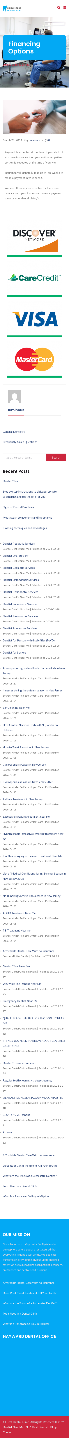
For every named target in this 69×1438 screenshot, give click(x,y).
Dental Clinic (11, 481)
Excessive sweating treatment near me (26, 816)
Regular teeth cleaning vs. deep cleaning (27, 1080)
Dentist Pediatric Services (19, 543)
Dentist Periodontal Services (20, 591)
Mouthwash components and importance (27, 517)
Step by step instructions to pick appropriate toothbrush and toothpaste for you (30, 494)
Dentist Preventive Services (20, 628)
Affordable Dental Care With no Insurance (28, 951)
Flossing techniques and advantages (25, 528)
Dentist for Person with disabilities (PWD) (29, 640)
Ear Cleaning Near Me (16, 707)
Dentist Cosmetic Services (19, 567)
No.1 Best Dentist (37, 1427)
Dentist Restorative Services (20, 616)
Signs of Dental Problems (18, 507)
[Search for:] (34, 457)
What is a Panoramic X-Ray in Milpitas (26, 1196)
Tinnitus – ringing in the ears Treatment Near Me (32, 856)
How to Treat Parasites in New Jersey (26, 747)
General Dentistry (14, 431)
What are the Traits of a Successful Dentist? (30, 1175)
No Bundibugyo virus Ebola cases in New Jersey (32, 895)
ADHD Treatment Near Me (19, 913)
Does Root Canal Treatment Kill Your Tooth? (30, 1165)
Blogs (53, 1427)
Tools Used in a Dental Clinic (20, 1186)
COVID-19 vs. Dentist (16, 1114)
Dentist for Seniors (14, 652)
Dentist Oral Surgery (16, 555)
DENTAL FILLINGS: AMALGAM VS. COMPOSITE (33, 1097)
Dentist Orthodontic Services (21, 579)
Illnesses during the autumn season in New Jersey (33, 690)
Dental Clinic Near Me (16, 966)
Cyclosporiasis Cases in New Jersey (24, 764)
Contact (8, 1432)
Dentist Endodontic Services (20, 604)
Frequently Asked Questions (20, 442)
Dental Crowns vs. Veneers (19, 1063)
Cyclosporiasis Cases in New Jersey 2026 (28, 782)
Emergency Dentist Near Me (20, 1001)
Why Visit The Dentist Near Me (22, 983)
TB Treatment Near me (17, 930)
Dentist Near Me (13, 1427)
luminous (35, 140)
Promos (7, 1132)
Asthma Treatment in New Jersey (23, 799)
